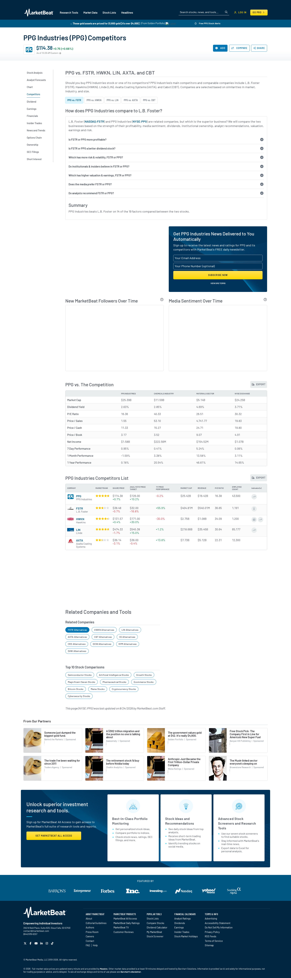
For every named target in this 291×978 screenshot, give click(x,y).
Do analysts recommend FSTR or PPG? (91, 193)
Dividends (179, 923)
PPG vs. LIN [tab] (112, 100)
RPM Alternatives (128, 644)
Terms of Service (214, 940)
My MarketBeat (154, 931)
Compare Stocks (155, 923)
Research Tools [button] (69, 12)
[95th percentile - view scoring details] (102, 529)
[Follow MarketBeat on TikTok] (53, 943)
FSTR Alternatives (77, 629)
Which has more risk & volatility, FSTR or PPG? (96, 157)
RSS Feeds (210, 936)
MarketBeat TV (121, 927)
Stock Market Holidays (186, 936)
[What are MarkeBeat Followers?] (162, 299)
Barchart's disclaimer (131, 971)
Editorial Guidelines (96, 923)
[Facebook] (31, 943)
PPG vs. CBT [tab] (149, 100)
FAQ (88, 945)
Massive (103, 968)
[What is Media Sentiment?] (265, 299)
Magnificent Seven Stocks (81, 682)
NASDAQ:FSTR (94, 121)
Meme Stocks (98, 689)
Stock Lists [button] (109, 12)
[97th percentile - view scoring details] (102, 495)
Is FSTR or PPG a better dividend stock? (92, 148)
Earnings (179, 927)
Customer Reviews (124, 931)
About (89, 918)
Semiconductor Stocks (80, 674)
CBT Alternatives (103, 636)
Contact (90, 940)
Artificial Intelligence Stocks (114, 674)
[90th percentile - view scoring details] (102, 518)
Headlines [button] (127, 12)
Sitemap (209, 945)
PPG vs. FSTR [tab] (74, 100)
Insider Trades (181, 931)
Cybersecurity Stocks (79, 696)
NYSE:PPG (140, 121)
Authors (90, 927)
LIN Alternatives (130, 629)
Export (260, 384)
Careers (90, 936)
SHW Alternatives (77, 651)
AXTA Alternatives (77, 636)
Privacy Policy (212, 931)
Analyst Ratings (182, 918)
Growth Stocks (144, 674)
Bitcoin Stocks (76, 689)
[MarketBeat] (39, 12)
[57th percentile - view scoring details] (102, 508)
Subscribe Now (218, 275)
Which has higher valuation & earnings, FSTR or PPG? (100, 175)
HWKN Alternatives (104, 629)
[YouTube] (36, 943)
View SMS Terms (218, 283)
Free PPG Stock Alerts (209, 23)
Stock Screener (155, 936)
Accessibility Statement (217, 923)
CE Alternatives (127, 636)
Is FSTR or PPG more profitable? (87, 139)
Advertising (211, 918)
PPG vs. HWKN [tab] (94, 100)
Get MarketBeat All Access (54, 835)
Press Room (92, 931)
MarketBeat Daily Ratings (127, 923)
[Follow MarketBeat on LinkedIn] (42, 943)
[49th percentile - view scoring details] (102, 540)
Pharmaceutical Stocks (114, 682)
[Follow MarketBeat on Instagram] (47, 943)
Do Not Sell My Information (219, 927)
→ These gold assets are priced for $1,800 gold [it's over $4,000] (104, 23)
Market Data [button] (90, 12)
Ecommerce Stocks (144, 682)
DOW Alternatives (102, 644)
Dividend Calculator (157, 927)
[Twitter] (25, 943)
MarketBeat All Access (125, 918)
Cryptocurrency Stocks (124, 689)
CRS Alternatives (77, 644)
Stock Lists (153, 918)
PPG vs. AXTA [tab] (131, 100)
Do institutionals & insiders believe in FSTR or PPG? (99, 166)
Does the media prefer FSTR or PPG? (90, 184)
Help (95, 945)
